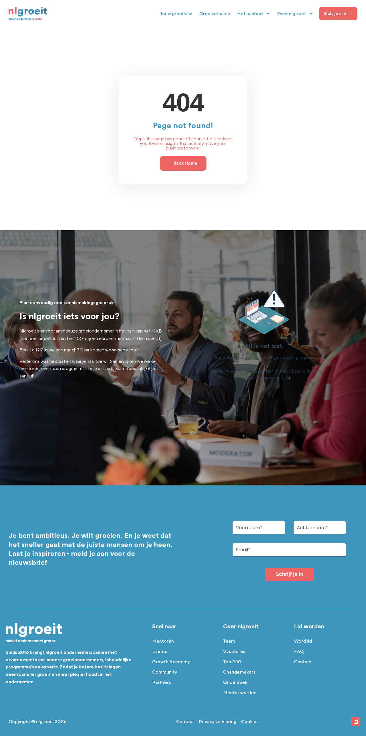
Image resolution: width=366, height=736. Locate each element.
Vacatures (234, 651)
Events (159, 651)
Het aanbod (250, 13)
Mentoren (163, 641)
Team (229, 641)
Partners (161, 682)
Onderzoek (235, 682)
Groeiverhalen (214, 13)
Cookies (249, 721)
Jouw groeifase (176, 13)
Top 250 (232, 661)
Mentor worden (239, 692)
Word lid (303, 641)
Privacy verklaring (217, 721)
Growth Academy (171, 661)
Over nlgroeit (291, 13)
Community (164, 672)
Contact (303, 661)
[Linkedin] (355, 721)
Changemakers (239, 672)
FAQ (299, 651)
